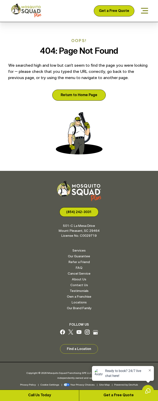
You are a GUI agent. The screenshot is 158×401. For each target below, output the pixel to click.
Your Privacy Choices (82, 385)
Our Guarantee (79, 256)
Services (79, 250)
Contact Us (79, 285)
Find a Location (79, 349)
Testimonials (79, 291)
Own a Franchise (79, 296)
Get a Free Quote (114, 11)
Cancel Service (79, 273)
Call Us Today (39, 395)
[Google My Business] (95, 333)
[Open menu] (144, 11)
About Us (79, 279)
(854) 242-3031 (79, 212)
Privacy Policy (28, 385)
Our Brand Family (79, 308)
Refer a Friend (79, 262)
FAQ (79, 267)
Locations (79, 302)
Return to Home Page (79, 95)
